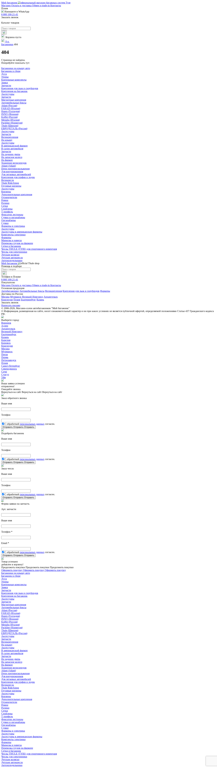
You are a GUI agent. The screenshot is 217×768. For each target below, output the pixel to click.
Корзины (6, 191)
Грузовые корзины (11, 186)
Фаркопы (6, 237)
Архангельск (51, 296)
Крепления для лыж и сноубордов (19, 88)
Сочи (4, 371)
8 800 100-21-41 (9, 14)
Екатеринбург (28, 299)
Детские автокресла (12, 257)
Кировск (6, 343)
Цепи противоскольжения (15, 168)
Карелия (5, 340)
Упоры (5, 77)
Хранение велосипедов (14, 163)
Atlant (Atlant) (8, 165)
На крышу (6, 140)
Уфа (3, 377)
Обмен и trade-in (41, 5)
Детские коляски (10, 254)
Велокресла (7, 180)
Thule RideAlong (10, 183)
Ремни (4, 200)
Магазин (6, 5)
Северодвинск (9, 368)
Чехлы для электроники (14, 251)
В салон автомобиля (12, 148)
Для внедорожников (12, 171)
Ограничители (9, 197)
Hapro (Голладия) (10, 111)
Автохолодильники (11, 260)
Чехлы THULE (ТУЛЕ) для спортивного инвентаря (29, 249)
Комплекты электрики (13, 234)
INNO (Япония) (9, 114)
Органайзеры (8, 220)
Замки (4, 82)
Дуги (4, 74)
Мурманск (15, 296)
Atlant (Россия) (9, 105)
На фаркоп (7, 160)
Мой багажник (9, 2)
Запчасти (6, 85)
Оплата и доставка (21, 5)
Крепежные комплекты (14, 79)
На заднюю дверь (10, 154)
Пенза (4, 354)
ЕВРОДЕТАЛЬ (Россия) (14, 128)
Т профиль (7, 211)
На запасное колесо (11, 157)
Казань (40, 299)
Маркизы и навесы (11, 240)
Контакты (55, 5)
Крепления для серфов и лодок (18, 177)
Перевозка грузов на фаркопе (17, 243)
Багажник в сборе (10, 71)
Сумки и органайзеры (13, 217)
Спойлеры (7, 208)
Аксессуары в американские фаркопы (21, 231)
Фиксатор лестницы (12, 214)
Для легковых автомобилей (16, 174)
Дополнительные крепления (16, 194)
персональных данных (32, 424)
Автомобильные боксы (13, 102)
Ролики (5, 203)
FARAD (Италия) (10, 108)
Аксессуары (7, 94)
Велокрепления (9, 137)
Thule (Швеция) (9, 125)
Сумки (5, 223)
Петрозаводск (8, 360)
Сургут (5, 374)
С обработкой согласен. (29, 424)
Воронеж (6, 323)
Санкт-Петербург (10, 366)
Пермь (4, 357)
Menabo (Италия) (10, 120)
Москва (5, 296)
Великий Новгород (32, 296)
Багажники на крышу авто (15, 68)
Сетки (4, 206)
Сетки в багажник (11, 246)
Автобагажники (10, 291)
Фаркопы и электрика (13, 226)
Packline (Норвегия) (12, 122)
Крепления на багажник (14, 91)
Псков (17, 299)
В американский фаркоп (14, 145)
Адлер (4, 325)
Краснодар (7, 299)
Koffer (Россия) (9, 117)
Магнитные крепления (13, 99)
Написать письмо (10, 305)
